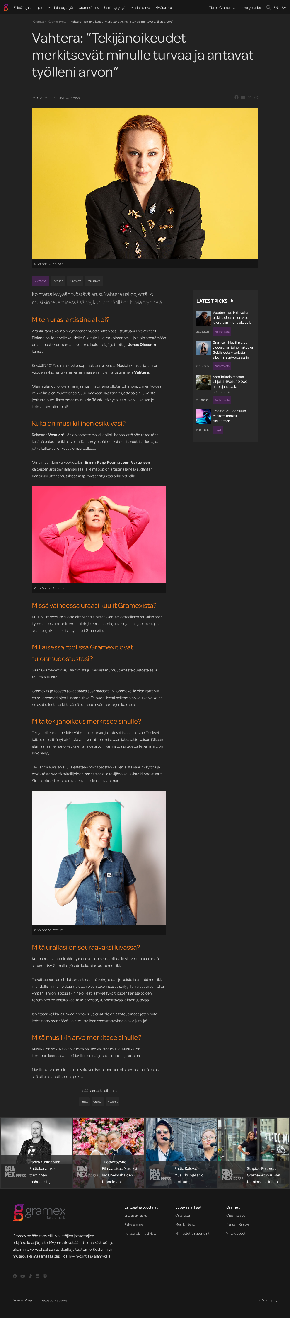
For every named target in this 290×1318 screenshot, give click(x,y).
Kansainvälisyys (237, 1224)
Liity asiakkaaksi (135, 1215)
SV (284, 7)
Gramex (38, 21)
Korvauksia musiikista (140, 1233)
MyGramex (163, 7)
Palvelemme (133, 1224)
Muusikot (94, 281)
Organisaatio (235, 1215)
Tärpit (218, 430)
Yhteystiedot (251, 7)
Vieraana (40, 281)
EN (275, 7)
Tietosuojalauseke (53, 1300)
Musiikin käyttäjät (60, 7)
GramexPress (89, 7)
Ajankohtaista (222, 331)
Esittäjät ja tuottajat (28, 7)
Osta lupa (182, 1215)
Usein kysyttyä (114, 7)
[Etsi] (269, 7)
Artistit (58, 281)
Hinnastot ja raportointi (192, 1233)
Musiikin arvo (140, 7)
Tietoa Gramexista (223, 7)
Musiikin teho (185, 1224)
